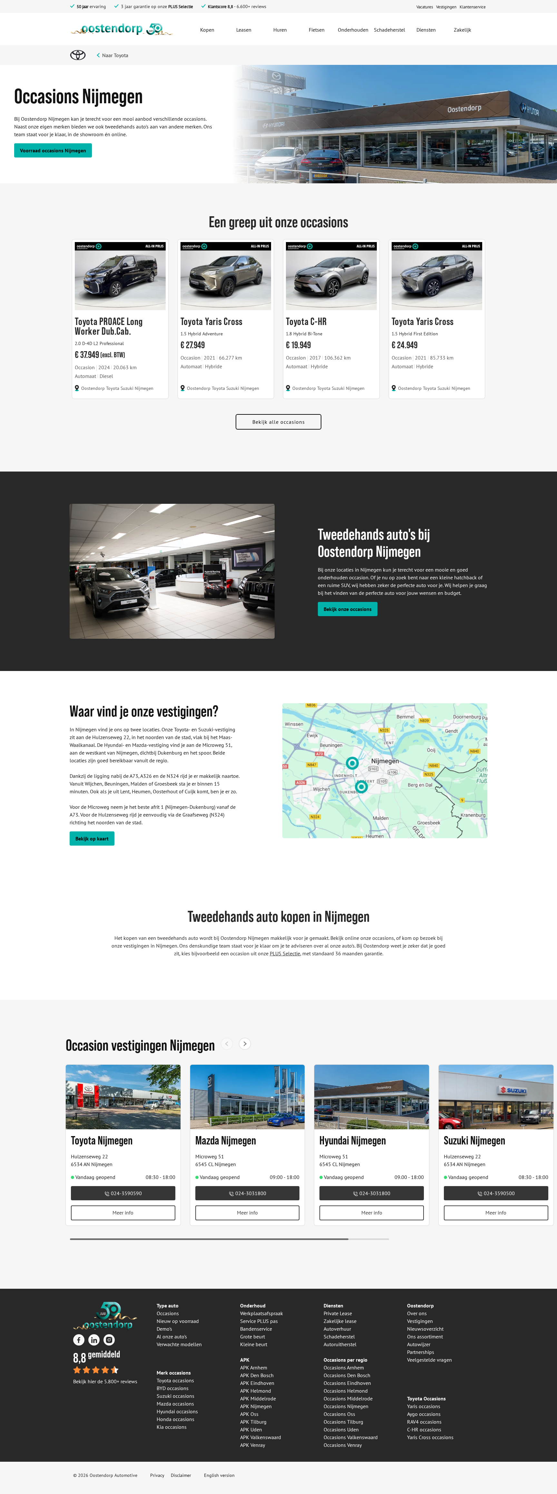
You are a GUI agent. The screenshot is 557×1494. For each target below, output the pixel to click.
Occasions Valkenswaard (351, 1437)
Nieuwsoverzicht (425, 1329)
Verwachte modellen (179, 1344)
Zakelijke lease (340, 1321)
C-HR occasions (424, 1429)
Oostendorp (420, 1305)
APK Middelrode (258, 1398)
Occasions (168, 1313)
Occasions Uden (341, 1429)
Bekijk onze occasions (348, 609)
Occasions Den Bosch (347, 1375)
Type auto (168, 1305)
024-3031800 (250, 1193)
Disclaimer (181, 1475)
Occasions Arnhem (344, 1367)
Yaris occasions (423, 1406)
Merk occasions (174, 1372)
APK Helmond (255, 1390)
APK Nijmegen (256, 1406)
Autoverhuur (337, 1329)
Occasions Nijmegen (346, 1406)
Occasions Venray (343, 1445)
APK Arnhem (253, 1367)
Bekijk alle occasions (278, 422)
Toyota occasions (175, 1380)
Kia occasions (172, 1427)
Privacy (157, 1475)
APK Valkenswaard (260, 1437)
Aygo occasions (424, 1414)
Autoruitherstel (340, 1344)
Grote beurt (252, 1336)
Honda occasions (175, 1419)
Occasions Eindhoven (347, 1383)
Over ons (417, 1313)
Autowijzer (418, 1344)
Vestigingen (420, 1321)
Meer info (122, 1212)
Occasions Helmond (346, 1390)
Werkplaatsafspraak (261, 1313)
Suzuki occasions (175, 1396)
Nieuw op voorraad (178, 1321)
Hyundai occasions (177, 1411)
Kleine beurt (253, 1344)
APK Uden (251, 1429)
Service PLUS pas (259, 1321)
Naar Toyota (115, 55)
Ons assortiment (425, 1336)
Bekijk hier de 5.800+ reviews (105, 1381)
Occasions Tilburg (343, 1421)
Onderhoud (253, 1305)
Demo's (164, 1329)
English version (219, 1475)
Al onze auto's (172, 1336)
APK (244, 1360)
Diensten (333, 1305)
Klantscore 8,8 (220, 6)
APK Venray (252, 1445)
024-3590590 (126, 1193)
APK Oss (249, 1414)
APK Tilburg (253, 1421)
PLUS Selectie (180, 6)
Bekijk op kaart (92, 838)
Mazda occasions (175, 1403)
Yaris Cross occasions (430, 1437)
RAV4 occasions (424, 1421)
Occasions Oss (339, 1414)
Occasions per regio (345, 1360)
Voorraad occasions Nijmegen (53, 150)
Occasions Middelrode (348, 1398)
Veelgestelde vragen (429, 1360)
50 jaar (82, 6)
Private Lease (338, 1313)
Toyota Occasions (426, 1398)
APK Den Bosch (257, 1375)
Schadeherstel (339, 1336)
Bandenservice (256, 1329)
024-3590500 (499, 1193)
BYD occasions (173, 1388)
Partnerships (420, 1352)
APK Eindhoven (257, 1383)
